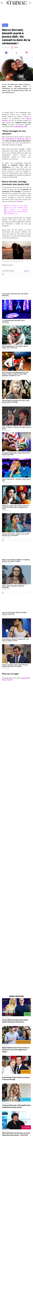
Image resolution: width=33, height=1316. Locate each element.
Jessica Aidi (26, 678)
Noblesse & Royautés (23, 1042)
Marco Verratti (7, 680)
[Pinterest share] (26, 52)
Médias (27, 1014)
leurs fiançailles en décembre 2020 (15, 139)
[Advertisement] (16, 18)
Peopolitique (26, 1072)
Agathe (16, 47)
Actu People (26, 1127)
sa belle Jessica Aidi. (20, 126)
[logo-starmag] (16, 3)
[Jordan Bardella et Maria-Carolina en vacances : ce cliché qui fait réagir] (16, 1065)
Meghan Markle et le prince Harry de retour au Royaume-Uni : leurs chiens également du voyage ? (15, 1050)
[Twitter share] (16, 52)
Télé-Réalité (26, 1099)
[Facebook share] (6, 52)
